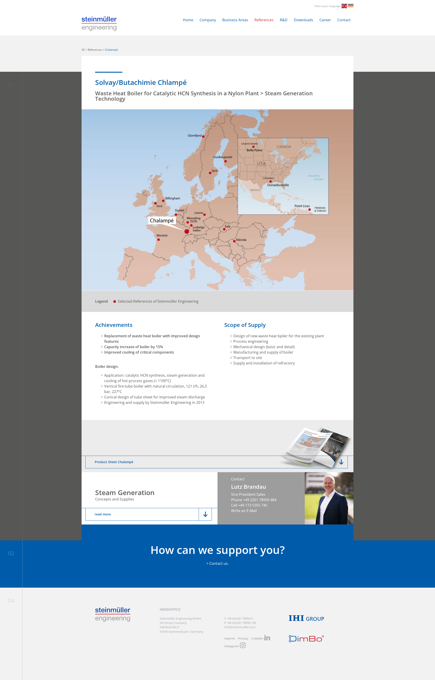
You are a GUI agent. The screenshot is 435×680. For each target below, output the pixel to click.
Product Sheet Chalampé (114, 462)
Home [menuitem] (188, 19)
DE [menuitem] (351, 6)
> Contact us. (217, 563)
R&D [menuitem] (284, 19)
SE (83, 50)
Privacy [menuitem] (243, 638)
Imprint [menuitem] (229, 638)
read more (103, 514)
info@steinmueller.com (240, 627)
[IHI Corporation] (306, 620)
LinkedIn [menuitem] (257, 638)
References (95, 50)
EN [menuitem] (345, 6)
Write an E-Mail (244, 510)
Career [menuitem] (325, 19)
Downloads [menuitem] (303, 19)
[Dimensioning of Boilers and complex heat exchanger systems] (306, 641)
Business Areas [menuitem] (235, 19)
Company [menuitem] (208, 19)
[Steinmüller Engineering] (99, 19)
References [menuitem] (263, 19)
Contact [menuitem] (344, 19)
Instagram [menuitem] (231, 646)
